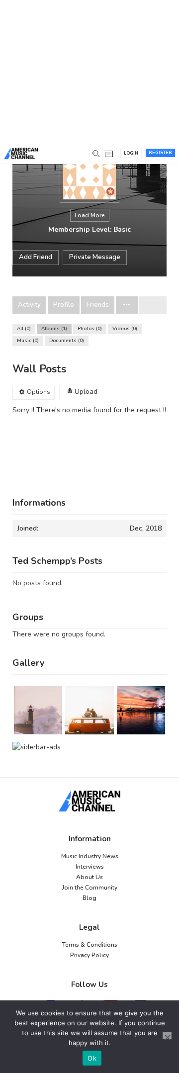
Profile (63, 305)
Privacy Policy (89, 955)
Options (38, 392)
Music (27, 340)
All (23, 328)
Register (160, 153)
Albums (53, 328)
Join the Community (89, 888)
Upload (86, 391)
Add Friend (35, 257)
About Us (89, 877)
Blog (89, 898)
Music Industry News (89, 856)
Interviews (90, 867)
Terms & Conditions (89, 945)
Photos (89, 328)
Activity (29, 305)
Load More (90, 215)
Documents (66, 340)
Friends (98, 305)
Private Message (94, 257)
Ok (92, 1058)
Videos (124, 328)
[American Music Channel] (89, 801)
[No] (167, 1035)
